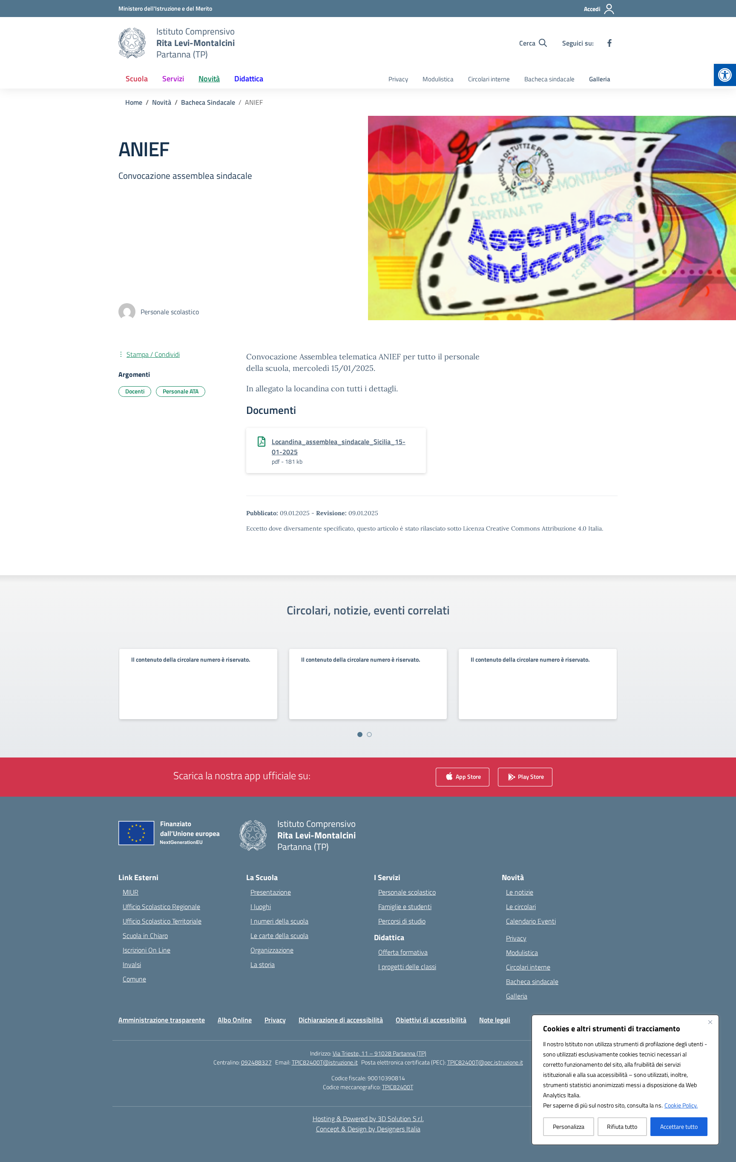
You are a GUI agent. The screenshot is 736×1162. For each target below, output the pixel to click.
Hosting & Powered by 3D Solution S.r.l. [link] (368, 1118)
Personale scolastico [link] (407, 892)
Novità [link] (209, 78)
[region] (625, 1080)
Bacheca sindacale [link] (549, 79)
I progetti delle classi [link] (407, 966)
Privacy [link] (398, 79)
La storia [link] (262, 964)
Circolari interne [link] (489, 79)
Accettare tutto (679, 1126)
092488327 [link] (256, 1062)
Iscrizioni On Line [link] (146, 950)
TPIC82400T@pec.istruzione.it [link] (485, 1062)
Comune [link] (134, 979)
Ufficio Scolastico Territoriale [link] (162, 921)
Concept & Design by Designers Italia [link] (368, 1129)
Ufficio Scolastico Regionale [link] (161, 906)
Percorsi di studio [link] (402, 921)
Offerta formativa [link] (403, 952)
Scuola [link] (137, 78)
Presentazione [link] (270, 892)
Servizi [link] (173, 78)
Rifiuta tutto (622, 1126)
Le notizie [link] (519, 892)
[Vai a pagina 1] (359, 734)
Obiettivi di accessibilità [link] (431, 1020)
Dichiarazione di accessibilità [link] (341, 1020)
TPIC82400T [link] (397, 1086)
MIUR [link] (130, 892)
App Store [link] (467, 776)
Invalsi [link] (132, 964)
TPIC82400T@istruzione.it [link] (325, 1062)
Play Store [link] (530, 776)
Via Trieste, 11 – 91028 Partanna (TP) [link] (379, 1053)
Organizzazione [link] (271, 950)
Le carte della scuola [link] (279, 935)
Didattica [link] (248, 78)
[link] (725, 75)
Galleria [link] (599, 79)
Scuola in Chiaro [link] (145, 935)
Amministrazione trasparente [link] (161, 1020)
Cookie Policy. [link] (681, 1105)
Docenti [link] (134, 391)
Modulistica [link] (438, 79)
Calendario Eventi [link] (531, 921)
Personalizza (568, 1126)
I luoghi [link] (260, 906)
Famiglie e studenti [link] (404, 906)
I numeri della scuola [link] (279, 921)
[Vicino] (710, 1022)
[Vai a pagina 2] (369, 734)
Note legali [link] (494, 1020)
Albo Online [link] (235, 1020)
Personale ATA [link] (180, 391)
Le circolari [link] (521, 906)
